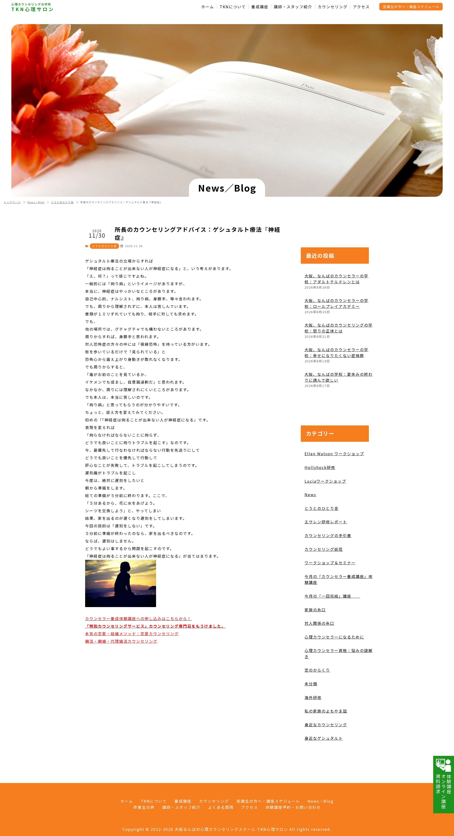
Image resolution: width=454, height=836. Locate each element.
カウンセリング (333, 6)
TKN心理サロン (32, 9)
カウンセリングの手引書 (328, 535)
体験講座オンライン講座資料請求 (443, 791)
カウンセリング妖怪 (324, 549)
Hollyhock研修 (320, 467)
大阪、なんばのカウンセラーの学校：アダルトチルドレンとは (336, 279)
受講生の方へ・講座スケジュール (411, 6)
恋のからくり (317, 670)
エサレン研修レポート (326, 522)
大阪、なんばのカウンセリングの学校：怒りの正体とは (339, 328)
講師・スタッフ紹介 (293, 6)
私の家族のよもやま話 (326, 711)
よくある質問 (221, 807)
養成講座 (259, 6)
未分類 (311, 684)
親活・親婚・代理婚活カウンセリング (121, 641)
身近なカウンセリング (326, 724)
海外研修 (313, 697)
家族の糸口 (315, 610)
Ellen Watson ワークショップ (334, 453)
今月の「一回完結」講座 (332, 596)
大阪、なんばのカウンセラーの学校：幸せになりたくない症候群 (336, 353)
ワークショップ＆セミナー (330, 562)
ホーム (207, 6)
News (310, 494)
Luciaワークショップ (325, 481)
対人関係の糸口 (319, 623)
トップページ (12, 202)
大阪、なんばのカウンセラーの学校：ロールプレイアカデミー (336, 303)
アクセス (361, 6)
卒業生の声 (144, 807)
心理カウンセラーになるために (334, 637)
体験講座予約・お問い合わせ (293, 807)
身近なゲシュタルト (324, 738)
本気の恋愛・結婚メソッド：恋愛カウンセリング (132, 633)
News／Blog (36, 202)
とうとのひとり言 (62, 202)
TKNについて (233, 6)
